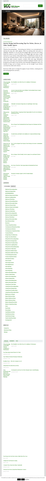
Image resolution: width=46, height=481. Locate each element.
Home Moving (8, 266)
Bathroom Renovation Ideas (11, 203)
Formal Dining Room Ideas (11, 254)
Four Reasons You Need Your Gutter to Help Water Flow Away (15, 456)
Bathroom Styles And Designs (11, 207)
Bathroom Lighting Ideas (10, 197)
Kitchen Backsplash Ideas (10, 272)
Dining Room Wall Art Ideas (11, 250)
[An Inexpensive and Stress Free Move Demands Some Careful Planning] (6, 370)
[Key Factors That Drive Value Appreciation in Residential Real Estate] (6, 165)
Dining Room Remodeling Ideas (12, 246)
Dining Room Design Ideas (11, 240)
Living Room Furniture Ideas (11, 290)
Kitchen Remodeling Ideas (11, 280)
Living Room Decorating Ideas (11, 286)
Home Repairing (8, 268)
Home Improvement (9, 262)
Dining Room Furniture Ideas (11, 242)
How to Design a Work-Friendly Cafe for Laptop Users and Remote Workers (26, 154)
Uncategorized (8, 320)
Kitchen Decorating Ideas (7, 41)
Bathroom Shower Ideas (10, 205)
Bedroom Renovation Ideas (11, 219)
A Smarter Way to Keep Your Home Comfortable (12, 465)
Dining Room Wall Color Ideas (11, 252)
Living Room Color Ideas (10, 284)
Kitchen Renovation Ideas (10, 282)
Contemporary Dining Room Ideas (12, 226)
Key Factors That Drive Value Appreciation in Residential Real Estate (24, 165)
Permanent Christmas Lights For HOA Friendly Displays (22, 173)
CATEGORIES (7, 186)
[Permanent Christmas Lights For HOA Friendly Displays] (6, 173)
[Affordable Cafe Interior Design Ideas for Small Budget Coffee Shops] (6, 104)
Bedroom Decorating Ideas (11, 213)
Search (40, 5)
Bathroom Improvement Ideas (11, 195)
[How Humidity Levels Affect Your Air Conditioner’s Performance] (6, 82)
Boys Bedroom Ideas (9, 221)
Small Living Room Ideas (10, 318)
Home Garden (8, 260)
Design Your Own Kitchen (10, 236)
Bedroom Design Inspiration (11, 215)
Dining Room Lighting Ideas (11, 244)
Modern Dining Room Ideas (11, 302)
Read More (5, 73)
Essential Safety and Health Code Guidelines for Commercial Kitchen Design (25, 133)
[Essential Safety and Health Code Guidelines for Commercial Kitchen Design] (6, 134)
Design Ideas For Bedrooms (11, 234)
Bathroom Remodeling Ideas (11, 201)
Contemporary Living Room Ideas (12, 230)
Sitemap (5, 332)
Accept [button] (19, 479)
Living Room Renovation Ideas (12, 292)
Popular (6, 340)
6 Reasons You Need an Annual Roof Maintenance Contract (14, 469)
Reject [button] (23, 479)
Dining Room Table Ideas (10, 248)
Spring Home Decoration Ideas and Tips (11, 365)
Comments (12, 340)
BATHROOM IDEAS (9, 193)
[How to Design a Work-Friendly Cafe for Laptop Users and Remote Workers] (6, 154)
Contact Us (6, 328)
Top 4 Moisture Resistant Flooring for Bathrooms (12, 356)
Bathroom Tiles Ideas (9, 209)
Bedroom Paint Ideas (9, 217)
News (6, 306)
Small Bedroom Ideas (9, 314)
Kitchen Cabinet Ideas (10, 274)
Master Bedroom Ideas (10, 296)
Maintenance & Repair (10, 294)
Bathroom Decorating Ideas (11, 189)
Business (7, 223)
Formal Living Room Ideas (11, 256)
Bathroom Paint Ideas (10, 199)
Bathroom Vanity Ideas (10, 211)
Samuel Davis (13, 47)
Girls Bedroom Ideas (9, 258)
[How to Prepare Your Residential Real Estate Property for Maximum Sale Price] (6, 124)
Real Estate (7, 308)
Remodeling (8, 310)
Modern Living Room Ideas (11, 304)
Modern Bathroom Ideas (10, 298)
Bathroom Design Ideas (10, 191)
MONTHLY (13, 186)
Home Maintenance (9, 264)
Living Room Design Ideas (11, 288)
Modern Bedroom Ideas (10, 300)
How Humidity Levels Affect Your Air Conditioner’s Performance (23, 82)
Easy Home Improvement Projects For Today (12, 352)
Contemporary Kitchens (10, 228)
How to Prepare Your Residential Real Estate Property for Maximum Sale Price (26, 124)
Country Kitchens (9, 232)
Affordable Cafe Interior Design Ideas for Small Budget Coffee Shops (24, 103)
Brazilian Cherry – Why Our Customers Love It (12, 361)
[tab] (7, 186)
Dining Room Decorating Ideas (11, 238)
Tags (17, 340)
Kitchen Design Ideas (9, 278)
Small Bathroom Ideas (10, 312)
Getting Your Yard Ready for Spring (10, 460)
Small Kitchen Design (10, 316)
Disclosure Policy (7, 330)
